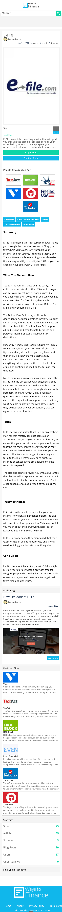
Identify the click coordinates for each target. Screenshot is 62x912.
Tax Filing (7, 135)
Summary (9, 219)
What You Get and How (28, 219)
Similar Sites (31, 158)
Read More (53, 658)
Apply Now (31, 152)
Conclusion (28, 224)
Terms (45, 219)
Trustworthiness (12, 224)
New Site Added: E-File (18, 597)
